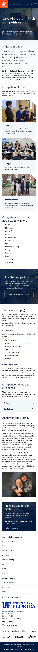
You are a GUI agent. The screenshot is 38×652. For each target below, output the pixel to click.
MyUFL (12, 569)
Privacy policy (8, 649)
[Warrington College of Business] (19, 4)
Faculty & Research (12, 31)
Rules (6, 403)
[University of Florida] (4, 4)
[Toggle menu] (35, 4)
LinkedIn (24, 631)
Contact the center (11, 528)
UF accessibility (29, 649)
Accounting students (8, 541)
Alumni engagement (8, 583)
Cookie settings (18, 649)
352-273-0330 (10, 523)
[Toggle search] (32, 4)
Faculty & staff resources (11, 597)
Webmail (13, 573)
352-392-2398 (7, 622)
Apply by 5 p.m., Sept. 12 (18, 294)
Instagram (5, 631)
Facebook (15, 631)
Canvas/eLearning (8, 560)
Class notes (6, 587)
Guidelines (8, 409)
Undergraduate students (10, 546)
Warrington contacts (9, 625)
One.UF (12, 564)
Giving (4, 592)
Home (4, 31)
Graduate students (8, 550)
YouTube (33, 631)
